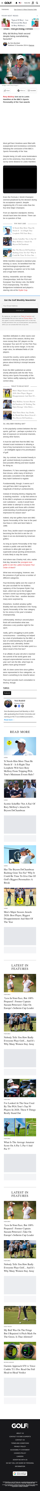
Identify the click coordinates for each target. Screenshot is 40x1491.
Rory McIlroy (8, 97)
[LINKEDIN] (19, 706)
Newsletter (33, 90)
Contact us (20, 1440)
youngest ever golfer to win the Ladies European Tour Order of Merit (19, 565)
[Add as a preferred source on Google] (20, 1473)
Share (8, 90)
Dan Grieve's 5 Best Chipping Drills (25, 9)
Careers (20, 1456)
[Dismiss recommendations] (37, 15)
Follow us (22, 90)
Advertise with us (20, 1460)
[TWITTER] (16, 706)
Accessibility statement (20, 1450)
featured (7, 693)
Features (31, 45)
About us (20, 1433)
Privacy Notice (28, 318)
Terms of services (26, 316)
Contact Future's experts (20, 1436)
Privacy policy (20, 1446)
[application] (20, 177)
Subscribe (27, 3)
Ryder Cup (22, 290)
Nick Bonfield (15, 43)
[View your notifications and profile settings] (16, 3)
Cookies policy (20, 1453)
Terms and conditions (20, 1443)
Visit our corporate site (28, 1483)
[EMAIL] (23, 706)
